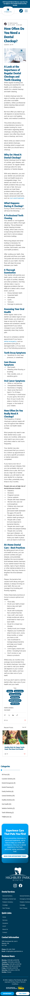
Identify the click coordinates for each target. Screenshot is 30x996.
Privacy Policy (15, 982)
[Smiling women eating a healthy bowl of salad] (15, 737)
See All (24, 727)
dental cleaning (15, 697)
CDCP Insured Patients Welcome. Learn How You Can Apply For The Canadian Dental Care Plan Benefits (15, 3)
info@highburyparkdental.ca (14, 951)
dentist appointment (15, 700)
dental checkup (19, 691)
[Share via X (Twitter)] (9, 715)
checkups (9, 691)
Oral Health (7, 710)
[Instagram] (15, 885)
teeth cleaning (15, 703)
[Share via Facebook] (5, 715)
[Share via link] (17, 715)
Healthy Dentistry (9, 707)
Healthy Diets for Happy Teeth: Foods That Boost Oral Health (14, 748)
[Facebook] (20, 885)
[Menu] (26, 11)
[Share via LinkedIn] (13, 715)
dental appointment (15, 694)
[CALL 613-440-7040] (21, 11)
